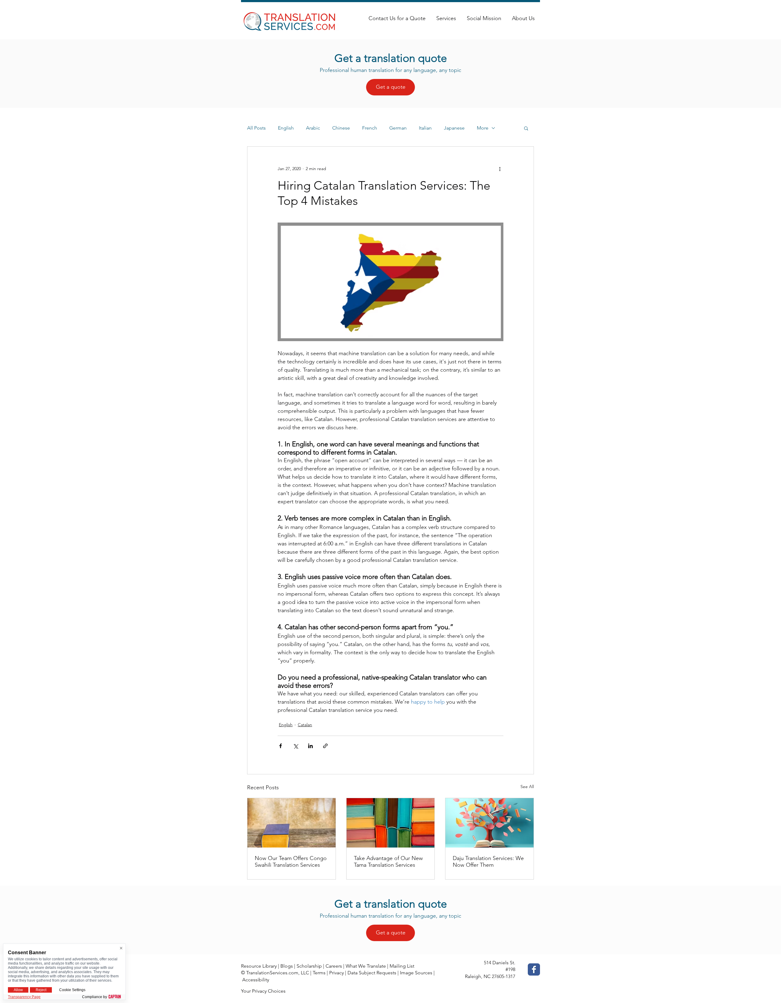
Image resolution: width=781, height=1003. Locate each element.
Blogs (286, 966)
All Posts (256, 128)
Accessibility (255, 980)
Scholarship (309, 966)
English (286, 128)
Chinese (341, 128)
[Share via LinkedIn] (310, 746)
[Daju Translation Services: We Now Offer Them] (489, 823)
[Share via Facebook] (280, 746)
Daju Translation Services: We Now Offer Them (488, 861)
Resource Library (259, 966)
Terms (319, 973)
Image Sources (416, 973)
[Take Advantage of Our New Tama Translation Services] (391, 823)
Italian (425, 128)
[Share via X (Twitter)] (295, 746)
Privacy (336, 973)
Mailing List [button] (402, 966)
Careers (334, 966)
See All (527, 786)
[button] (526, 128)
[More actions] (499, 168)
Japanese (454, 128)
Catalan (305, 724)
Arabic (313, 128)
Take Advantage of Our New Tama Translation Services (388, 861)
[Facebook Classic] (534, 969)
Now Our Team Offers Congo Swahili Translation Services (291, 861)
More (482, 128)
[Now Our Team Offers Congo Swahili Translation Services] (291, 823)
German (398, 128)
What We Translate (366, 966)
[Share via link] (325, 746)
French (369, 128)
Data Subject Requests (371, 973)
